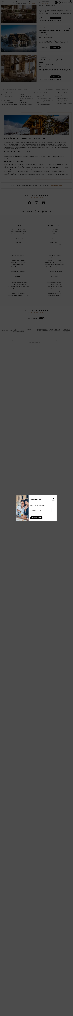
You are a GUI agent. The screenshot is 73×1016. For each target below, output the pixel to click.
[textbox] (41, 510)
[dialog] (36, 508)
